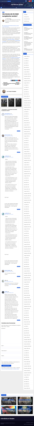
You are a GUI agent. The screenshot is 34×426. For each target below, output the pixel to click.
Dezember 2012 (26, 299)
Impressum (32, 422)
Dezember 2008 (26, 366)
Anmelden (25, 14)
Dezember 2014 (26, 273)
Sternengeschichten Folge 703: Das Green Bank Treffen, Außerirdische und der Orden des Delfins (28, 44)
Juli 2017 (25, 231)
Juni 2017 (25, 233)
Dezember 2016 (26, 246)
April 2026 (26, 65)
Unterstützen (28, 422)
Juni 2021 (25, 180)
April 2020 (26, 211)
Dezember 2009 (26, 339)
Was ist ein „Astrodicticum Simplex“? (28, 424)
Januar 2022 (26, 164)
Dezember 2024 (26, 100)
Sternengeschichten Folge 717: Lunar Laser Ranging (8, 401)
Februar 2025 (26, 96)
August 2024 (26, 109)
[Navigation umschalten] (16, 7)
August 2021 (26, 175)
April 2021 (25, 184)
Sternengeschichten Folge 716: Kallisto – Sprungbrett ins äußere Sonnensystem (25, 402)
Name (2, 345)
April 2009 (26, 357)
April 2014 (25, 290)
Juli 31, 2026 (21, 412)
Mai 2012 (25, 315)
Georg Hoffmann (7, 113)
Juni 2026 (25, 60)
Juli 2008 (25, 377)
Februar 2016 (26, 268)
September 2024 (27, 107)
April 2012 (25, 317)
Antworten (18, 152)
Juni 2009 (25, 352)
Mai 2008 (25, 381)
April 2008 (26, 383)
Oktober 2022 (26, 158)
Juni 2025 (25, 87)
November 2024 (26, 102)
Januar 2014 (26, 297)
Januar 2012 (26, 324)
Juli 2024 (25, 111)
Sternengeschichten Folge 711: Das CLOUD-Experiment (28, 29)
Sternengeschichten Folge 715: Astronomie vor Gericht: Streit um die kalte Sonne (8, 411)
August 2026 (26, 56)
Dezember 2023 (26, 127)
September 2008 (27, 372)
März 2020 (26, 213)
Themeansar (2, 423)
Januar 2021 (26, 191)
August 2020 (26, 202)
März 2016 (26, 266)
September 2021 (26, 173)
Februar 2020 (26, 215)
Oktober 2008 (26, 370)
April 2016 (25, 264)
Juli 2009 (25, 350)
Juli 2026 (25, 58)
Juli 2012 (25, 310)
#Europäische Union (8, 21)
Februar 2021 (26, 189)
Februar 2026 (26, 69)
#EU (16, 19)
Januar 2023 (26, 151)
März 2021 (26, 186)
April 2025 (26, 91)
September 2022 (27, 160)
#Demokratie (13, 19)
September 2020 (27, 200)
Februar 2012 (26, 321)
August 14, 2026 (21, 403)
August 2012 (26, 308)
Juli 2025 (25, 85)
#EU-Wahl (18, 19)
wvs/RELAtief (7, 156)
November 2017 (26, 222)
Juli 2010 (25, 326)
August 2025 (26, 82)
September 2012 (26, 306)
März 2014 (26, 293)
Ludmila (6, 291)
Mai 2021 (25, 182)
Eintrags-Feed (26, 16)
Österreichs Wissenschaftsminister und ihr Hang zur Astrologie (7, 84)
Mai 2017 (25, 235)
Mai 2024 (25, 116)
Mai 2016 (25, 262)
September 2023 (27, 133)
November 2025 (26, 76)
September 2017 (26, 226)
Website (2, 355)
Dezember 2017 (26, 220)
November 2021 (26, 169)
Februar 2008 (26, 388)
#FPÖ (13, 21)
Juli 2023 (25, 138)
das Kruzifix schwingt (11, 39)
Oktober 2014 (26, 277)
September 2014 (26, 279)
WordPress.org (26, 21)
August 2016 (26, 255)
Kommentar (3, 328)
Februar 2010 (26, 335)
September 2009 (27, 346)
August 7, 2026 (5, 412)
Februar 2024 (26, 122)
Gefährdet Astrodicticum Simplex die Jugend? (15, 83)
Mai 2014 (25, 288)
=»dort (10, 284)
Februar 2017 (26, 242)
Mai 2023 (25, 142)
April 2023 (26, 144)
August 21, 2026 (5, 403)
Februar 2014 (26, 295)
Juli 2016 (25, 257)
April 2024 (26, 118)
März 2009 (26, 359)
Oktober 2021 (26, 171)
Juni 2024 (25, 113)
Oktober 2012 (26, 304)
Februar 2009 (26, 361)
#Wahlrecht (7, 22)
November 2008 (26, 368)
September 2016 (26, 253)
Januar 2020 (26, 217)
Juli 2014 (25, 284)
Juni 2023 (25, 140)
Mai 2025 (25, 89)
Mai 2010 (25, 328)
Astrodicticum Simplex (17, 4)
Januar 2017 (26, 244)
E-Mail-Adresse (4, 350)
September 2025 (27, 80)
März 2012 (26, 319)
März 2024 (26, 120)
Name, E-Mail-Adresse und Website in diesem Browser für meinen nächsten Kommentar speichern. (10, 363)
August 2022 (26, 162)
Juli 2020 (25, 204)
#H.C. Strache (16, 21)
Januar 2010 (26, 337)
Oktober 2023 (26, 131)
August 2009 (26, 348)
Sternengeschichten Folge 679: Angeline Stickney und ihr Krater (28, 38)
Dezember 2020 (26, 193)
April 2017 (25, 237)
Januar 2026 (26, 71)
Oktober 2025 (26, 78)
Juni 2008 (25, 379)
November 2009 (26, 341)
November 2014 (26, 275)
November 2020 (26, 195)
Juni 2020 (25, 206)
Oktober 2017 (26, 224)
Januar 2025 (26, 98)
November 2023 (26, 129)
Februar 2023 (26, 149)
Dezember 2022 (26, 153)
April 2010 (25, 330)
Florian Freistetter (9, 18)
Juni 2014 (25, 286)
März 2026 (26, 67)
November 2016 (26, 248)
